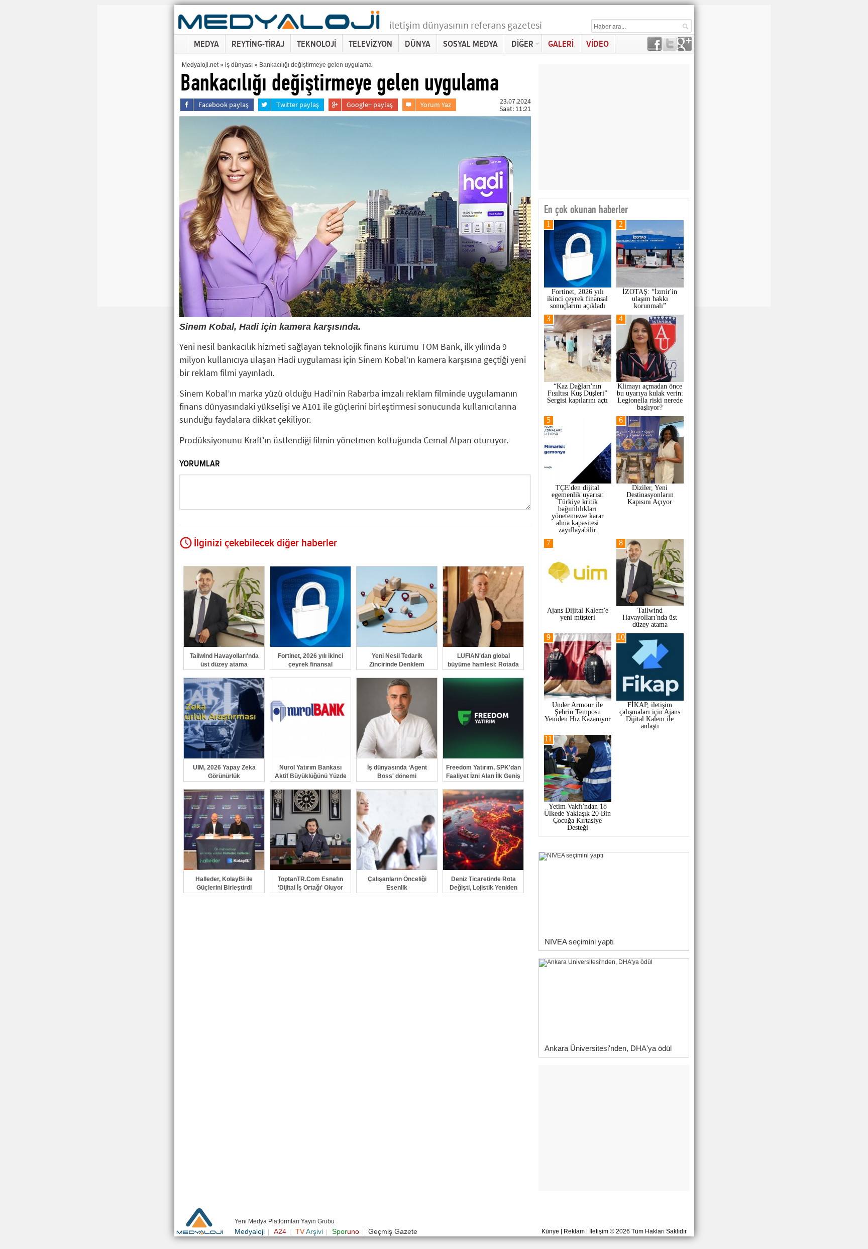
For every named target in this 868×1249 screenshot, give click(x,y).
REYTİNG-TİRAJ (258, 44)
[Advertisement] (137, 156)
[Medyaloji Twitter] (670, 48)
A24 (280, 1231)
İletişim (598, 1231)
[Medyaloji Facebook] (654, 48)
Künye (550, 1231)
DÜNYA (417, 44)
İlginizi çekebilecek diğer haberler (265, 543)
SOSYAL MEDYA (470, 44)
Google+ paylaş (370, 104)
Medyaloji (250, 1231)
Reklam (574, 1231)
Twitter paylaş (297, 104)
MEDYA (206, 44)
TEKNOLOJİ (316, 44)
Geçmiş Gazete (392, 1231)
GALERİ (561, 44)
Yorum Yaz (435, 104)
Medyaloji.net (200, 64)
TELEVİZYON (370, 44)
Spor (345, 1231)
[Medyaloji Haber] (279, 31)
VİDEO (597, 44)
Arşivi (309, 1231)
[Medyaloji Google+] (685, 48)
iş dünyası (239, 64)
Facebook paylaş (223, 104)
